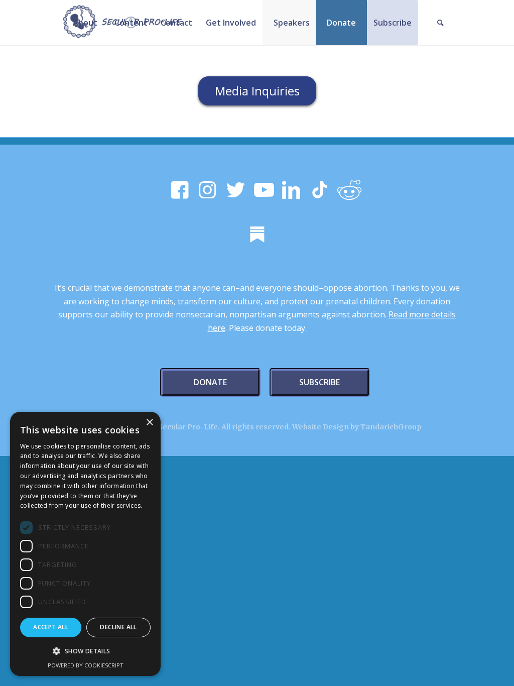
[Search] (440, 22)
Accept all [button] (50, 627)
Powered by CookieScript (85, 665)
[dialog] (85, 544)
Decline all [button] (118, 627)
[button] (85, 651)
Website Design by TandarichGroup (357, 426)
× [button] (149, 422)
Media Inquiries (257, 90)
